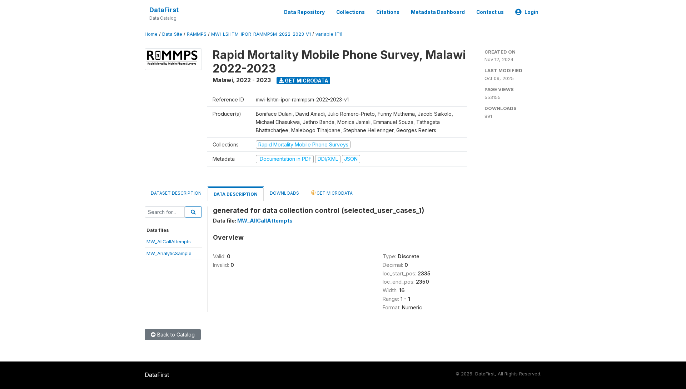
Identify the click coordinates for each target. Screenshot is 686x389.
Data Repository (304, 12)
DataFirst (164, 10)
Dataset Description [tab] (176, 193)
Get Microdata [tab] (334, 193)
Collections (350, 12)
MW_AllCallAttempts (168, 241)
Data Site (172, 34)
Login (531, 12)
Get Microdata (306, 81)
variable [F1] (328, 34)
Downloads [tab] (284, 193)
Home (151, 34)
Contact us (490, 12)
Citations (387, 12)
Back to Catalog (175, 334)
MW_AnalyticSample (169, 253)
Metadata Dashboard (438, 12)
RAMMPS (197, 34)
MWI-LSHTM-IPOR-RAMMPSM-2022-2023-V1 (261, 34)
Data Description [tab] (236, 194)
